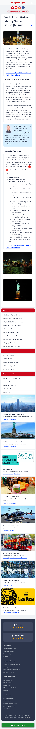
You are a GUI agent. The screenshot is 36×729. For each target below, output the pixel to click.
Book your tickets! (8, 585)
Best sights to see (8, 667)
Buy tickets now (19, 725)
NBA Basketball (7, 680)
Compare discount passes (10, 703)
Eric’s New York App (8, 698)
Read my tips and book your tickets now (15, 558)
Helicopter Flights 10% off (12, 315)
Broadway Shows (9, 329)
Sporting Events (9, 369)
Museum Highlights (10, 366)
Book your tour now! (9, 530)
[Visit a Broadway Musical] (18, 597)
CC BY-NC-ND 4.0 (27, 717)
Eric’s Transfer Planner (9, 706)
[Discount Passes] (18, 458)
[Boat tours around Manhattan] (18, 430)
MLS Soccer (6, 690)
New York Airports (8, 672)
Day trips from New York (12, 343)
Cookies (5, 656)
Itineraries (7, 392)
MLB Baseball (6, 685)
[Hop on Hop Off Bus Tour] (18, 542)
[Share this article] (31, 25)
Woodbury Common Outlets (13, 339)
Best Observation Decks (11, 362)
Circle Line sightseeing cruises (11, 669)
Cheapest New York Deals (12, 346)
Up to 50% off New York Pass (13, 322)
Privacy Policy (7, 654)
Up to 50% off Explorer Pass (13, 318)
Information (7, 645)
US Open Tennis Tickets (11, 332)
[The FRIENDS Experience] (18, 485)
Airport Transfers (9, 382)
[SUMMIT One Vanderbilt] (18, 569)
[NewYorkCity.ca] (18, 3)
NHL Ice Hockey (7, 683)
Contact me (6, 709)
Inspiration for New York (10, 661)
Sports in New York (9, 677)
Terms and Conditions (9, 651)
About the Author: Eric (9, 648)
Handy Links (7, 695)
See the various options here (11, 474)
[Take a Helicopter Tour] (18, 514)
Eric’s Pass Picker (8, 701)
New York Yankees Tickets (12, 325)
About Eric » (26, 126)
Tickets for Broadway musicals (11, 664)
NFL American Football (9, 688)
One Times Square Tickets (12, 336)
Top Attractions (9, 355)
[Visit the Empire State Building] (18, 403)
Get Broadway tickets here (11, 612)
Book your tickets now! (9, 419)
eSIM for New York (10, 385)
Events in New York (10, 389)
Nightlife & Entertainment (12, 359)
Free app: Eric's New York (12, 378)
